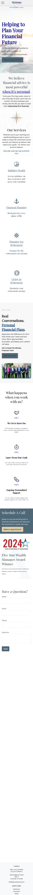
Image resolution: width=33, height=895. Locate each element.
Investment (16, 891)
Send (6, 649)
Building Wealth (16, 170)
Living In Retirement (16, 280)
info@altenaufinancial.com (16, 882)
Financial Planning (16, 207)
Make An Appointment (12, 60)
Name (4, 596)
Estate (16, 893)
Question (5, 632)
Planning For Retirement (16, 243)
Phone (4, 620)
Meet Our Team (10, 356)
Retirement (16, 889)
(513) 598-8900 (18, 869)
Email (4, 608)
